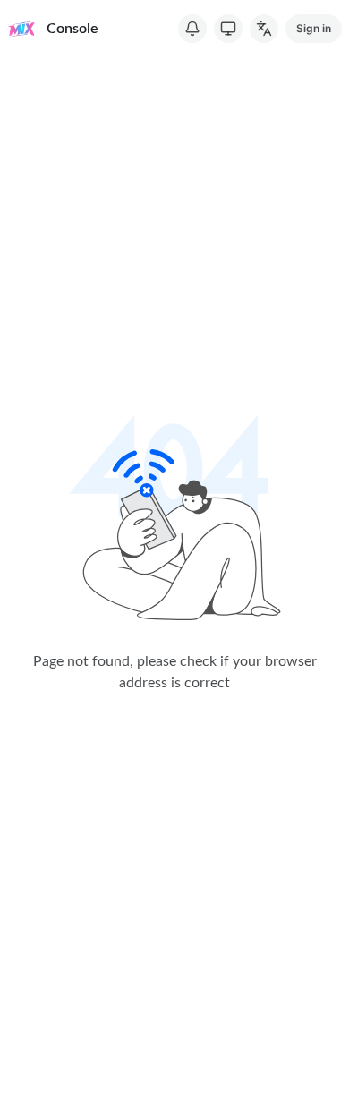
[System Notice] (192, 28)
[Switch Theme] (228, 28)
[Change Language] (264, 28)
